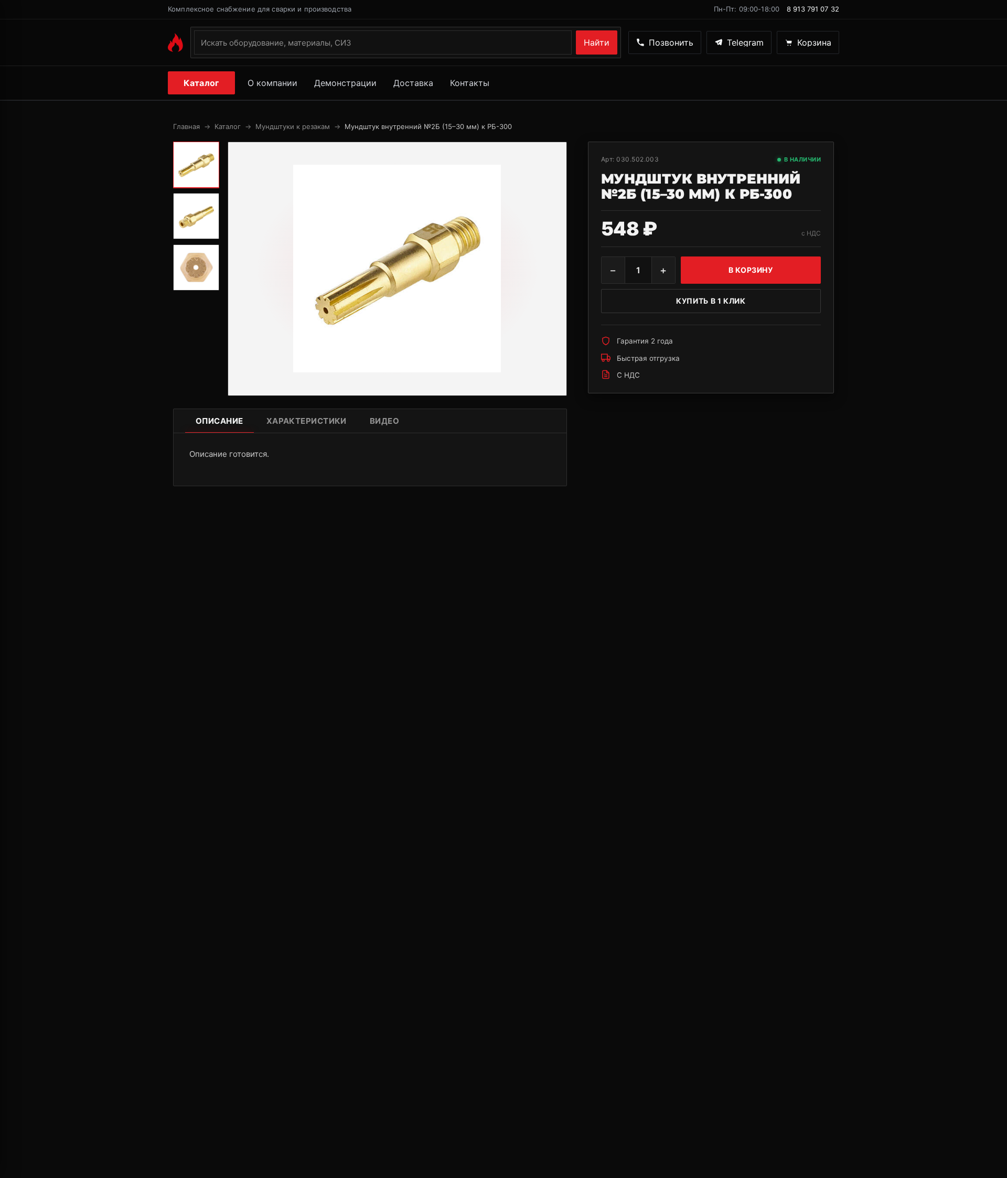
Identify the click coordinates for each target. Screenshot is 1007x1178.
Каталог (201, 83)
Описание (219, 421)
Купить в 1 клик (710, 300)
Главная (186, 126)
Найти (596, 42)
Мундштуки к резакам (292, 126)
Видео (384, 421)
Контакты (469, 83)
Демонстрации (345, 83)
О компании (272, 83)
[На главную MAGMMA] (175, 42)
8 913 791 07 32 (813, 9)
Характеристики (306, 421)
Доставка (413, 83)
